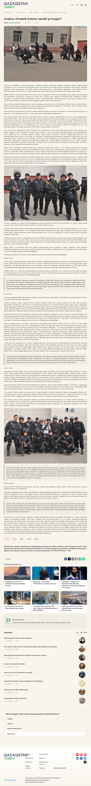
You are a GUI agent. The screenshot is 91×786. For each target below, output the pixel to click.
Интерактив (28, 762)
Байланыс (42, 758)
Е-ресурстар (29, 758)
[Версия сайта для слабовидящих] (81, 5)
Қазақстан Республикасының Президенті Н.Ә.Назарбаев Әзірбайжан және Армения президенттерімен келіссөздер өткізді (45, 622)
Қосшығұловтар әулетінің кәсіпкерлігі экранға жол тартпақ (25, 655)
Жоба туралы (43, 754)
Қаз (72, 5)
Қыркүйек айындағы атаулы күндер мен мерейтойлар (23, 681)
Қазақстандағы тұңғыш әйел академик (18, 638)
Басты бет (10, 12)
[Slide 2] (45, 627)
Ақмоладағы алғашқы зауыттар (15, 698)
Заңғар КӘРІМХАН (14, 22)
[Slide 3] (46, 627)
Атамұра (27, 754)
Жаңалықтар (21, 12)
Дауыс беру (11, 734)
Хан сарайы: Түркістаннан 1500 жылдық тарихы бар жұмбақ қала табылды (30, 647)
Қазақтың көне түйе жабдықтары (16, 690)
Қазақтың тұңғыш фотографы (14, 664)
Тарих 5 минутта (34, 12)
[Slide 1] (44, 627)
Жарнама (42, 768)
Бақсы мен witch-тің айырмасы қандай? (18, 672)
